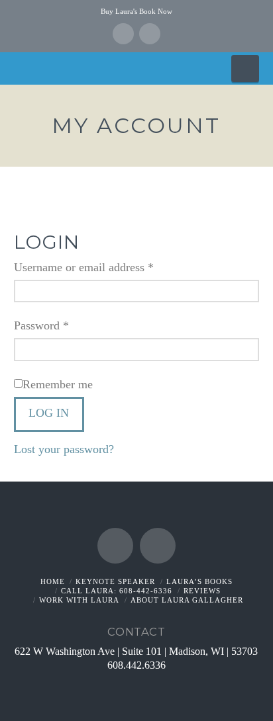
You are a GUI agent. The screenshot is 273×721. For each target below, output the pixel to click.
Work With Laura (79, 600)
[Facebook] (123, 33)
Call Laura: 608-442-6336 (116, 591)
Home (52, 581)
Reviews (202, 591)
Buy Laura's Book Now (136, 11)
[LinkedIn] (149, 33)
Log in (48, 412)
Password (63, 325)
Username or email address (105, 267)
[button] (245, 68)
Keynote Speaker (115, 581)
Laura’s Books (199, 581)
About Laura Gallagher (187, 600)
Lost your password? (64, 449)
